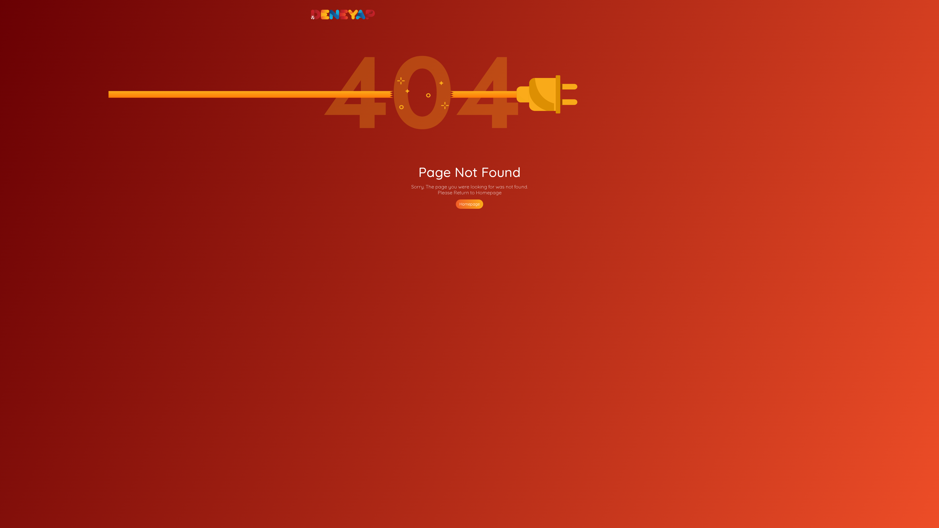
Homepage (469, 204)
